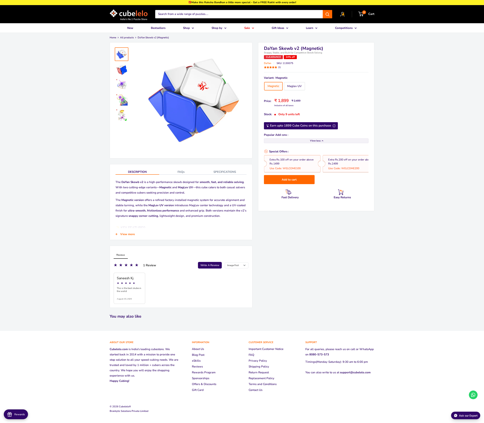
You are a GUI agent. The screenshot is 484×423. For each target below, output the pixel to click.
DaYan (267, 63)
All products (127, 37)
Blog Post (198, 355)
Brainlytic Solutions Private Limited (129, 411)
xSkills (196, 361)
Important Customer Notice (266, 349)
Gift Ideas (278, 28)
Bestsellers (158, 28)
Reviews (197, 366)
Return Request (259, 372)
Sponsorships (200, 378)
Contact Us (255, 390)
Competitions (344, 28)
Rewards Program (204, 372)
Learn (309, 28)
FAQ (251, 355)
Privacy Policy (258, 361)
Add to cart (289, 179)
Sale (247, 28)
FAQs (181, 172)
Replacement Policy (261, 378)
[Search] (327, 14)
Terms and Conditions (263, 384)
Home (113, 37)
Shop (186, 28)
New (130, 28)
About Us (198, 349)
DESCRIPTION (137, 172)
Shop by (217, 28)
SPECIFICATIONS (224, 172)
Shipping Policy (259, 366)
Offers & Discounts (204, 384)
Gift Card (198, 390)
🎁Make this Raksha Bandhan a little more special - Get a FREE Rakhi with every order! (242, 2)
